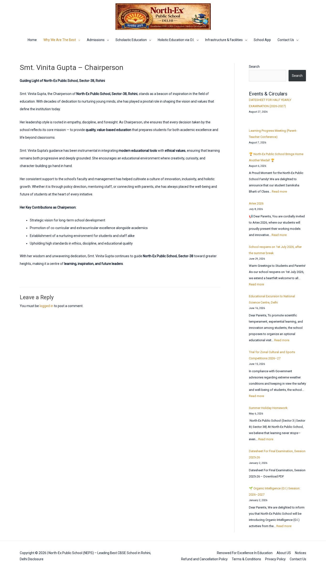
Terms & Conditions (246, 559)
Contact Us (286, 40)
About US (284, 553)
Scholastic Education (131, 40)
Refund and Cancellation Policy (204, 559)
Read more (279, 191)
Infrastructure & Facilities (224, 40)
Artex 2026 (256, 203)
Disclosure (35, 559)
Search (254, 66)
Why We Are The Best (59, 40)
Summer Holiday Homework (268, 408)
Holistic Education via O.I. (176, 40)
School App (262, 40)
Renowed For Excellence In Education (245, 553)
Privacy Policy (275, 559)
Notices (300, 553)
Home (32, 40)
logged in (46, 306)
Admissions (96, 40)
